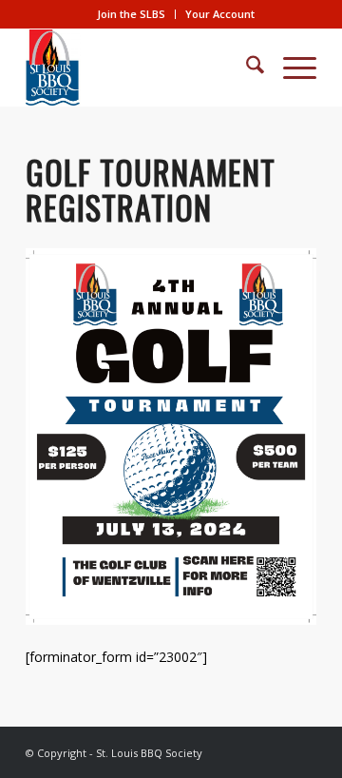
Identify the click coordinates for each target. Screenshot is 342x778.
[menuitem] (131, 14)
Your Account (220, 14)
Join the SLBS (131, 14)
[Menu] (290, 67)
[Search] (245, 67)
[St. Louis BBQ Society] (142, 67)
